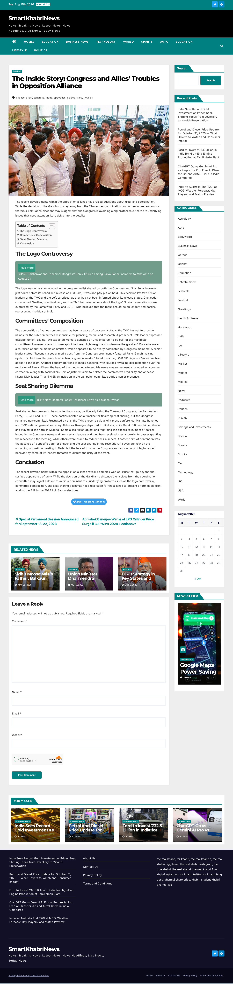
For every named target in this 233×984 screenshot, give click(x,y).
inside (49, 97)
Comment (19, 621)
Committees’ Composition (36, 235)
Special (182, 436)
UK (180, 481)
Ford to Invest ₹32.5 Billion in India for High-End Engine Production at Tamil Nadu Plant (198, 153)
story (79, 97)
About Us (89, 858)
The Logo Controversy (33, 231)
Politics (40, 50)
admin (187, 677)
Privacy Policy (92, 875)
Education (50, 41)
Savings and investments (194, 427)
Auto (164, 41)
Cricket (182, 264)
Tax (180, 463)
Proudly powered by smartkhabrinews (29, 975)
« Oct (197, 578)
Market (182, 363)
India (181, 336)
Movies (29, 41)
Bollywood (185, 236)
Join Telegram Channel (90, 501)
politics (71, 97)
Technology (106, 41)
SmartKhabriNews (34, 18)
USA (181, 490)
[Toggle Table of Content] (50, 226)
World (128, 41)
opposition (59, 97)
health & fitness (188, 318)
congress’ (39, 97)
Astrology (184, 218)
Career (182, 255)
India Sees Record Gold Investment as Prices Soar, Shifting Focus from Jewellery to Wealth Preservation (42, 862)
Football (183, 300)
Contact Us (90, 866)
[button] (221, 46)
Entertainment (187, 282)
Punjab (182, 418)
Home (149, 975)
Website (17, 735)
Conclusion (27, 243)
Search (182, 68)
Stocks (182, 454)
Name (17, 692)
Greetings (184, 309)
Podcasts (184, 400)
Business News (77, 41)
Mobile (182, 372)
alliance (20, 97)
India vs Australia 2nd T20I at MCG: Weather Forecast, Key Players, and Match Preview (197, 190)
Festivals (183, 291)
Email (16, 713)
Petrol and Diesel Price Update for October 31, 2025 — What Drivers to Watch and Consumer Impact (40, 878)
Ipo (180, 345)
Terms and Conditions (97, 883)
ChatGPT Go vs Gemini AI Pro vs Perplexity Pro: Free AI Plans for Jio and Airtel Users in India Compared (41, 906)
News (181, 390)
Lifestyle (19, 50)
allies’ (29, 97)
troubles (88, 97)
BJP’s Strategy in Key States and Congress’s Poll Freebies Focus (138, 580)
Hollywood (185, 327)
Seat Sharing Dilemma (34, 239)
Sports (147, 41)
